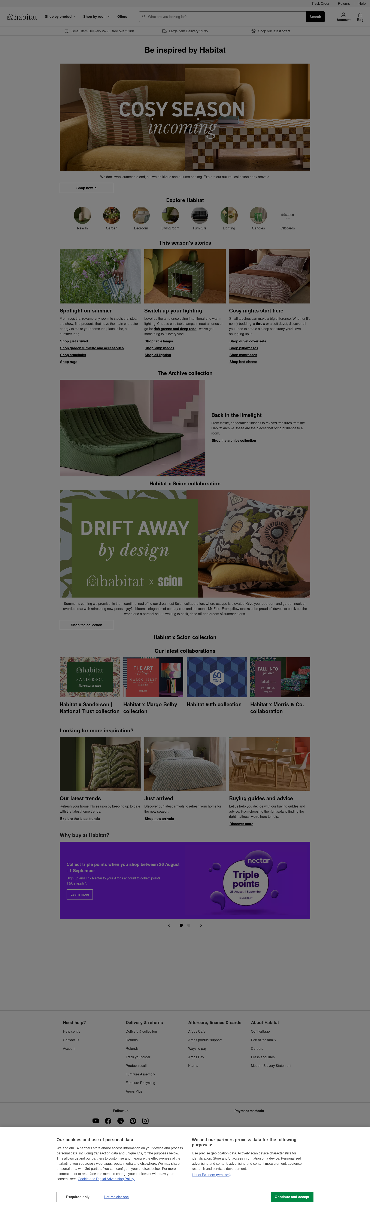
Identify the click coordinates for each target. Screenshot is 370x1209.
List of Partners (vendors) (211, 1175)
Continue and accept (292, 1197)
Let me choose (116, 1197)
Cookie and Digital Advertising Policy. (106, 1179)
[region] (185, 1168)
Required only (78, 1197)
